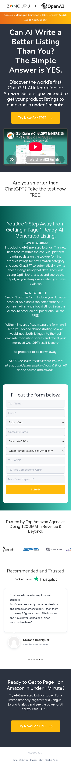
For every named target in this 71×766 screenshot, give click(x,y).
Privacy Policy (37, 760)
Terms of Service (20, 760)
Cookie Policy (51, 760)
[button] (29, 659)
